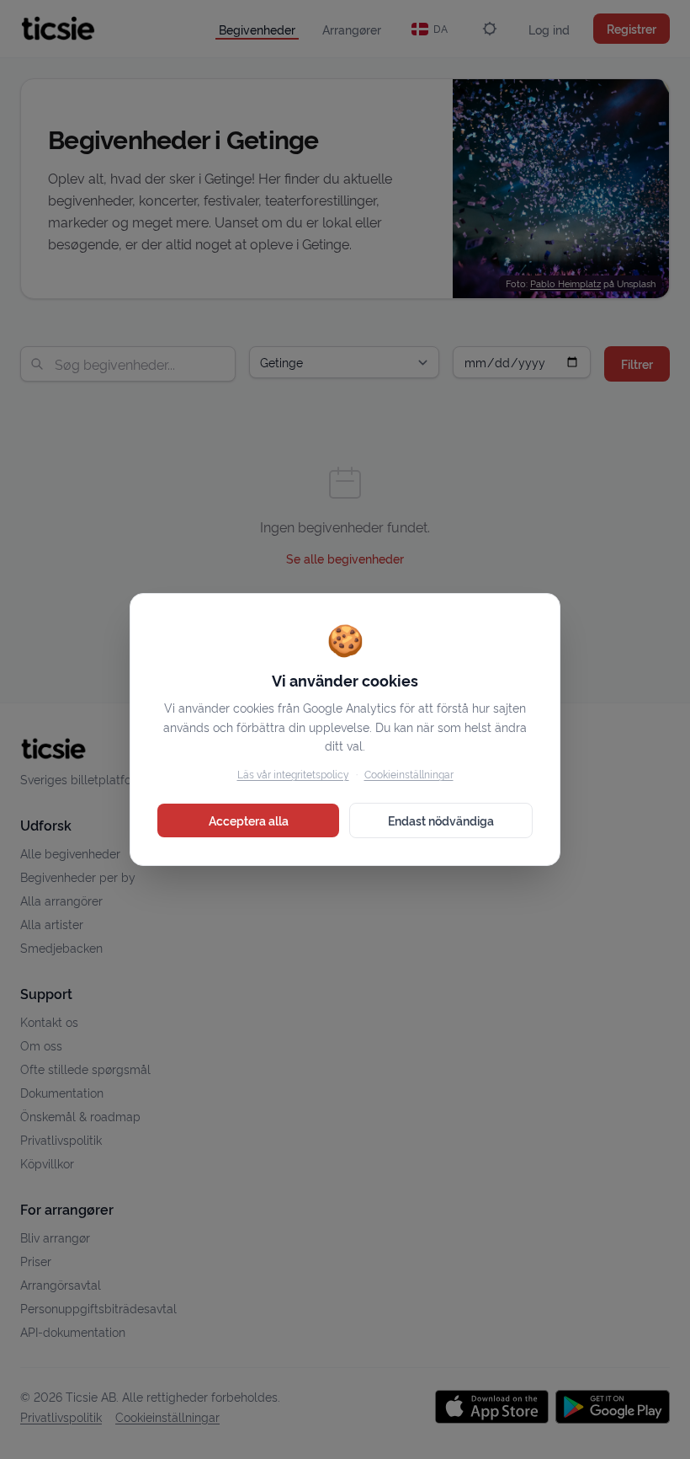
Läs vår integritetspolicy (293, 774)
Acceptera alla (249, 820)
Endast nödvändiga (441, 820)
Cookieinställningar (409, 774)
